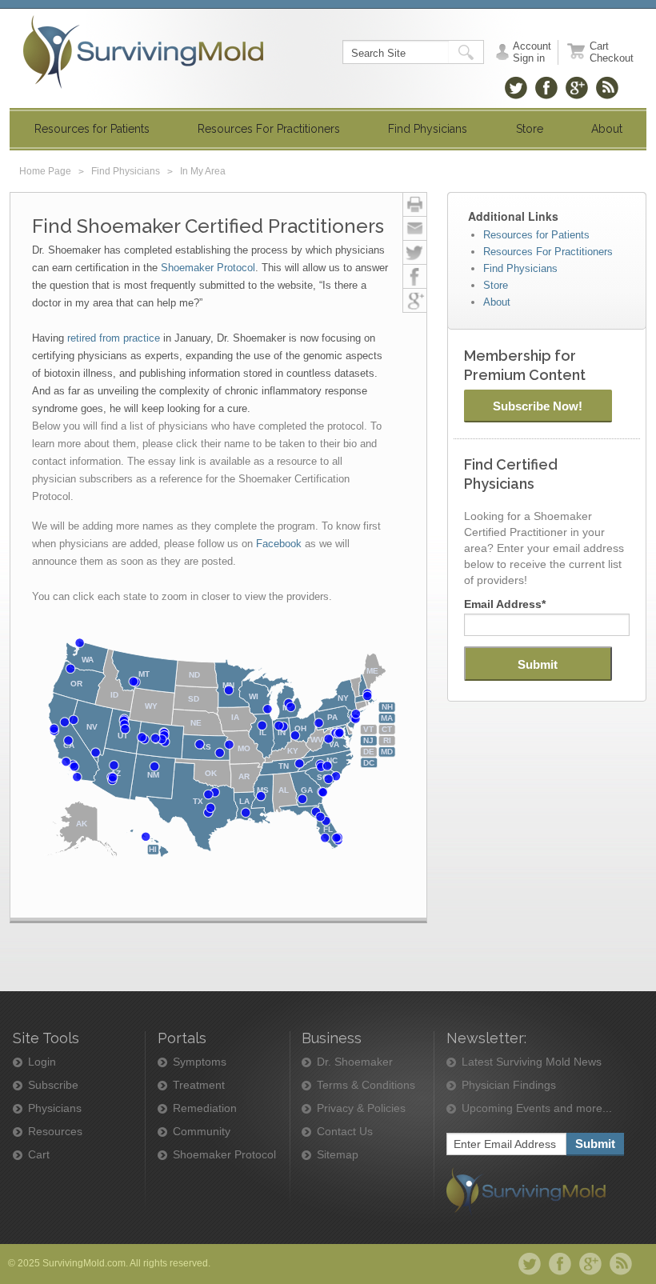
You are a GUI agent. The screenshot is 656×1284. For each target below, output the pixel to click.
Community (201, 1132)
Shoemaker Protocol (224, 1155)
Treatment (199, 1085)
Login (42, 1062)
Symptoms (199, 1062)
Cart (39, 1155)
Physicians (55, 1108)
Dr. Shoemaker (355, 1062)
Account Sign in (532, 52)
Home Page (45, 171)
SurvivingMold (143, 52)
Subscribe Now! (537, 406)
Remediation (205, 1108)
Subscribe (53, 1085)
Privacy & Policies (361, 1108)
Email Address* (505, 604)
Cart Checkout (612, 52)
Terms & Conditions (366, 1085)
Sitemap (337, 1155)
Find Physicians (125, 171)
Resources (55, 1132)
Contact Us (345, 1132)
